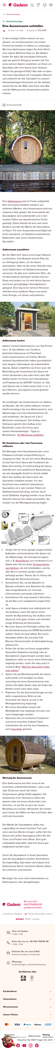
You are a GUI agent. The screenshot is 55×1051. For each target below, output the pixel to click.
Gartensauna (14, 201)
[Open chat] (8, 1042)
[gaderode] (37, 1045)
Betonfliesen (22, 560)
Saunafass (16, 729)
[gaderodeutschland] (18, 1045)
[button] (32, 4)
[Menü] (4, 5)
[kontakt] (44, 5)
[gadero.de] (31, 1045)
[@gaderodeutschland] (24, 1045)
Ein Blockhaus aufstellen (31, 435)
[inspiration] (38, 5)
